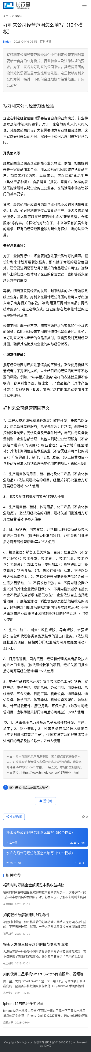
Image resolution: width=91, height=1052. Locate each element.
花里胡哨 (8, 904)
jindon (7, 41)
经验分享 (8, 1022)
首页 (5, 16)
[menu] (84, 5)
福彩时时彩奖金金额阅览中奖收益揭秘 (33, 885)
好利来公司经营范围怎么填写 (28, 787)
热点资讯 (8, 993)
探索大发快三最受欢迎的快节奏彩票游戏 (35, 944)
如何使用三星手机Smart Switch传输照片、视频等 (43, 974)
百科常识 (45, 41)
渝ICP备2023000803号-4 (60, 1042)
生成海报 (15, 816)
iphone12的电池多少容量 (23, 1004)
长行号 (47, 1046)
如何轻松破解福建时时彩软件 (26, 915)
